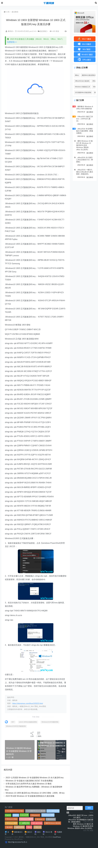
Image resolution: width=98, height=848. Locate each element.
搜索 (89, 808)
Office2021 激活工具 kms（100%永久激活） (84, 119)
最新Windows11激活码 (53, 823)
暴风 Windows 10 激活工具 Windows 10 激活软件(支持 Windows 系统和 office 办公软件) (84, 145)
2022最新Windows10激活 (15, 811)
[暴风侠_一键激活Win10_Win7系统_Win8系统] (49, 3)
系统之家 (38, 827)
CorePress (57, 837)
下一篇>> (61, 752)
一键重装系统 (25, 823)
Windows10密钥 (48, 815)
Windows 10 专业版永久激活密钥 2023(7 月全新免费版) (29, 781)
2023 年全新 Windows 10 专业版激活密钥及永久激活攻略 (30, 796)
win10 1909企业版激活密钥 (28, 722)
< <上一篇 (10, 757)
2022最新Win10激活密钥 (83, 92)
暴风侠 (10, 31)
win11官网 (25, 815)
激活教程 (15, 12)
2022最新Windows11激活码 (36, 811)
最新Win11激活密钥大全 (89, 75)
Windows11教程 (12, 823)
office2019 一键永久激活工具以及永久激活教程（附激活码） (84, 172)
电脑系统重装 (20, 827)
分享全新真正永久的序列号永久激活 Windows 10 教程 (29, 784)
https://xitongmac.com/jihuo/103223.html (27, 703)
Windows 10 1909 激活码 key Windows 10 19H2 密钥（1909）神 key (35, 793)
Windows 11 (40, 819)
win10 (9, 815)
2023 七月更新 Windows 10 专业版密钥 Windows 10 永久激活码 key (35, 778)
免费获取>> (12, 42)
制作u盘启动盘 (37, 823)
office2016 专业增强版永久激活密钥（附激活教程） (84, 131)
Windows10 (36, 815)
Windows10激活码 (27, 819)
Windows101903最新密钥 (50, 722)
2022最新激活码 (53, 811)
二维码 (38, 736)
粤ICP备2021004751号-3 (17, 842)
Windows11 (51, 819)
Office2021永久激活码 (82, 81)
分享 (32, 736)
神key (77, 75)
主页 (7, 12)
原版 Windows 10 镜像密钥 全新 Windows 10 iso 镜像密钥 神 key (52, 746)
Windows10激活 (12, 819)
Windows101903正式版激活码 (16, 726)
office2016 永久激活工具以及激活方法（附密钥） (84, 160)
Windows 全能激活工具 (82, 87)
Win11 (16, 815)
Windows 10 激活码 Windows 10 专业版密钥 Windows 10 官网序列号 (19, 751)
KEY (12, 722)
